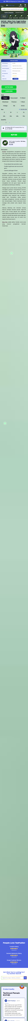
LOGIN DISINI (8, 91)
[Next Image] (25, 43)
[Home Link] (10, 5)
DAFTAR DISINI (9, 87)
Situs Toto (5, 222)
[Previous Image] (2, 43)
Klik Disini (15, 78)
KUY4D (14, 135)
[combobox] (12, 9)
